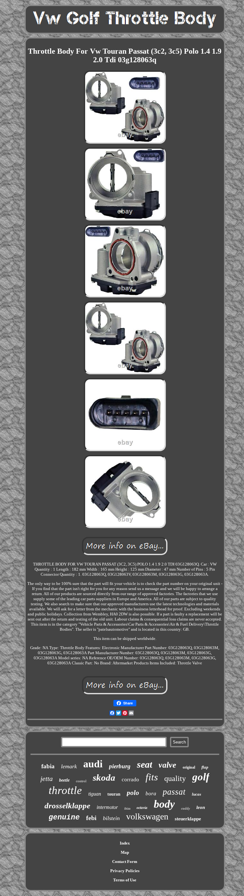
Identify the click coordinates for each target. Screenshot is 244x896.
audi (93, 764)
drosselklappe (67, 805)
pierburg (120, 766)
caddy (185, 808)
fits (152, 777)
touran (113, 794)
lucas (196, 794)
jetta (46, 779)
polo (133, 793)
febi (91, 817)
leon (200, 807)
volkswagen (147, 816)
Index (125, 843)
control (81, 781)
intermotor (107, 807)
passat (174, 792)
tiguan (94, 794)
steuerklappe (188, 818)
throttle (65, 790)
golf (200, 777)
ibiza (127, 808)
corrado (130, 780)
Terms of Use (124, 880)
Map (125, 852)
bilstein (111, 818)
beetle (64, 780)
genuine (64, 817)
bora (151, 794)
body (164, 804)
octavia (142, 807)
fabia (48, 766)
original (189, 767)
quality (175, 778)
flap (204, 767)
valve (167, 765)
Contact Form (124, 861)
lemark (69, 766)
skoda (104, 777)
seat (144, 764)
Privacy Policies (124, 870)
